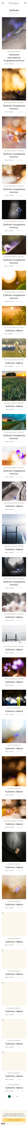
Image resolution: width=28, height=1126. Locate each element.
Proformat (21, 102)
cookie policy (21, 1116)
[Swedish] (4, 1124)
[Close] (25, 1111)
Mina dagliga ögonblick (13, 51)
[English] (2, 1124)
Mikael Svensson (9, 63)
